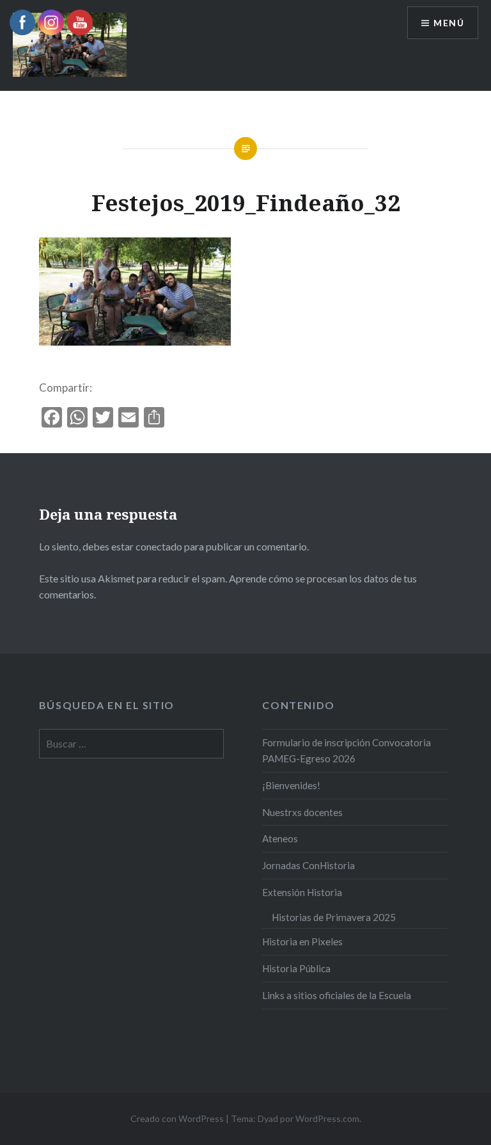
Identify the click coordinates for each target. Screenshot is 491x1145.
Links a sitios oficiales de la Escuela (336, 995)
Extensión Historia (302, 892)
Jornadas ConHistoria (308, 865)
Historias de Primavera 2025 (334, 917)
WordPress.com (327, 1118)
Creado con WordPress (177, 1118)
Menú (448, 22)
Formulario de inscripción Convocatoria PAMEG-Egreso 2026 (346, 750)
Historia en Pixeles (302, 941)
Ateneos (280, 838)
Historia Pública (296, 968)
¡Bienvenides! (291, 785)
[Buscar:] (131, 743)
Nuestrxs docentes (302, 812)
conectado (159, 546)
